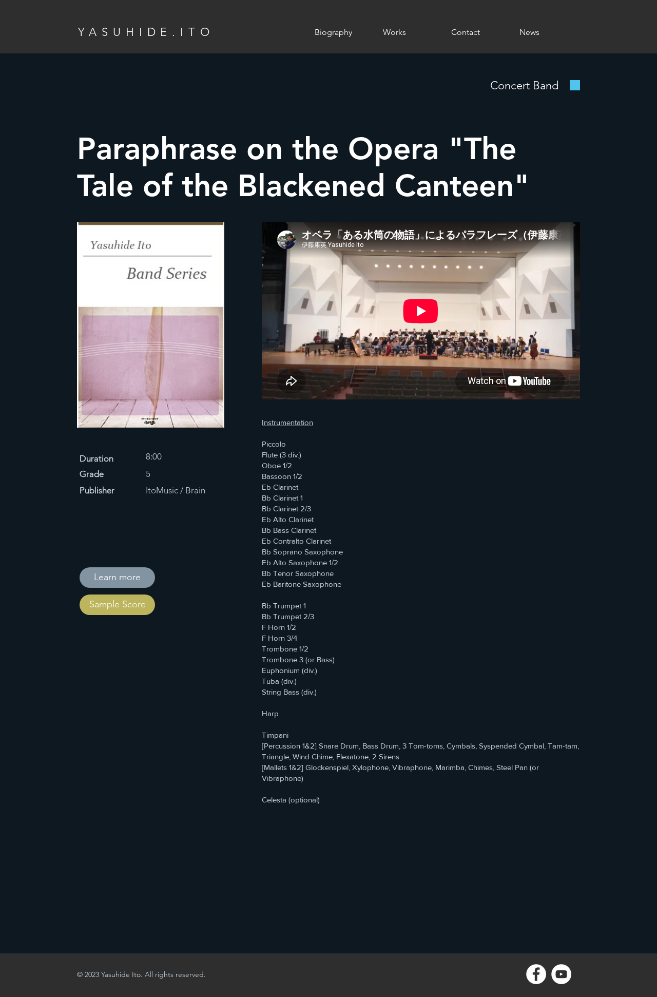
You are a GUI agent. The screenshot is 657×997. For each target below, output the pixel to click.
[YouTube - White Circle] (561, 974)
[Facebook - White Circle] (536, 974)
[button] (409, 32)
